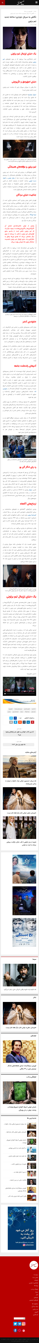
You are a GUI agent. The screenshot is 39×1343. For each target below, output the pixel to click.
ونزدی (30, 94)
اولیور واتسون (27, 709)
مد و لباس (35, 1309)
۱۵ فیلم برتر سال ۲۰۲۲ (18, 744)
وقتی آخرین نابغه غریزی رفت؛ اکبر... (16, 1196)
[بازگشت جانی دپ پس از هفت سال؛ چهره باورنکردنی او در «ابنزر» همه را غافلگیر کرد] (31, 1182)
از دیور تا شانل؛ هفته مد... (19, 1172)
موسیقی (36, 1297)
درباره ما (36, 1275)
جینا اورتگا (33, 215)
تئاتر (37, 1295)
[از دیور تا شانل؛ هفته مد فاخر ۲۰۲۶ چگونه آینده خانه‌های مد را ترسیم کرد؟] (31, 1174)
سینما (36, 1292)
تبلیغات (36, 1280)
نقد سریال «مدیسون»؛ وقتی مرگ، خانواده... (14, 1124)
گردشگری (35, 1314)
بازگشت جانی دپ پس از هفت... (17, 1180)
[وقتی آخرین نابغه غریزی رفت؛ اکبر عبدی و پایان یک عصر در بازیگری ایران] (31, 1198)
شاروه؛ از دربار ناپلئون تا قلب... (18, 1164)
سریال (34, 94)
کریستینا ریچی (32, 515)
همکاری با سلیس (33, 1283)
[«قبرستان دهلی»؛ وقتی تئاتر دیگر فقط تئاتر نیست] (19, 1013)
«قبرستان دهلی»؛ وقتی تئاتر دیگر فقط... (15, 1132)
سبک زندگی (35, 1306)
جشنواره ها (35, 1304)
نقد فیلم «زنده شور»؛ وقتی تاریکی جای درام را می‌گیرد (20, 989)
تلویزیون (10, 709)
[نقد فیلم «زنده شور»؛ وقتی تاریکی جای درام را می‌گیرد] (19, 975)
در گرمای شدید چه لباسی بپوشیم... (17, 1148)
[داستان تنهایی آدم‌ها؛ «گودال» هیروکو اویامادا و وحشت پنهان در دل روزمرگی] (19, 1092)
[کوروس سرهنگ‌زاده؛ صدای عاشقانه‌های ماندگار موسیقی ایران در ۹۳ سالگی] (19, 1051)
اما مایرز (33, 709)
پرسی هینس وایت (18, 709)
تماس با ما (35, 1277)
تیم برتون (33, 711)
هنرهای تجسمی (33, 1300)
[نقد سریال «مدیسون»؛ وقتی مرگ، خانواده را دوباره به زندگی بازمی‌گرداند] (31, 1126)
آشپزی (36, 1312)
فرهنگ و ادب (34, 1289)
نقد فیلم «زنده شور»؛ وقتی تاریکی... (17, 1156)
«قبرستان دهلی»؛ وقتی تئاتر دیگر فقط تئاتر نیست (21, 813)
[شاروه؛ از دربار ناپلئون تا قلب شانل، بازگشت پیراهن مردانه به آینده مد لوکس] (31, 1166)
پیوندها (36, 1285)
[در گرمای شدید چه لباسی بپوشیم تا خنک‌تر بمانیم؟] (31, 1150)
